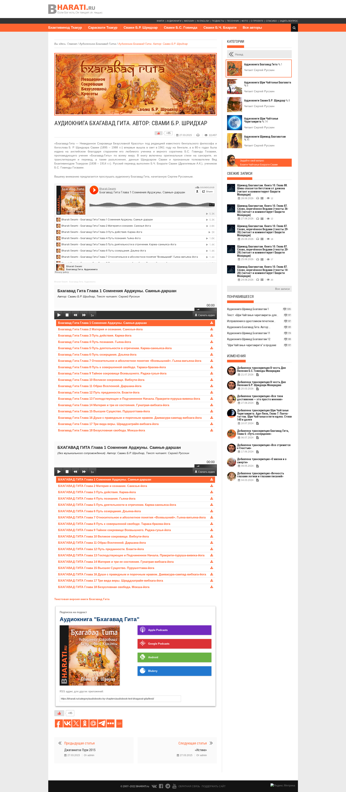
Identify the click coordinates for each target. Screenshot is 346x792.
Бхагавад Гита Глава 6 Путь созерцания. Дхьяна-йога (97, 354)
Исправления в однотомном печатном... (251, 321)
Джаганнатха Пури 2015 (80, 750)
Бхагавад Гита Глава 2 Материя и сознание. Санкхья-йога (100, 329)
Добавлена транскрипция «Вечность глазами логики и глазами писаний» (260, 475)
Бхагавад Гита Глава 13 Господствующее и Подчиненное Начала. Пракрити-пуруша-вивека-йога (129, 398)
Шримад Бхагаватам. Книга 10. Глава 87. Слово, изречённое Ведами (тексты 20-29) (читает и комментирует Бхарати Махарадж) (262, 251)
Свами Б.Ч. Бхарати (219, 27)
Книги (160, 21)
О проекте (257, 21)
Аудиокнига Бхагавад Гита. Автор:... (249, 327)
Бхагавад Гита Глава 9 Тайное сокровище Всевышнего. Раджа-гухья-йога (112, 373)
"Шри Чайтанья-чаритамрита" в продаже (251, 345)
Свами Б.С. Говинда (180, 27)
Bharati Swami (60, 282)
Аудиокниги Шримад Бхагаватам (265, 138)
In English (203, 21)
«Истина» (201, 750)
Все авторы (252, 27)
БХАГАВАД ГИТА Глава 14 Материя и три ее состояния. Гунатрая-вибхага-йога (116, 561)
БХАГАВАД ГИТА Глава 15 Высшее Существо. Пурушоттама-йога (106, 568)
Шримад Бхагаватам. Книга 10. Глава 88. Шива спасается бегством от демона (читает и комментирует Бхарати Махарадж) (262, 190)
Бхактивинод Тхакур (65, 27)
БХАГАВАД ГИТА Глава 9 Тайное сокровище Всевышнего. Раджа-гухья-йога (114, 530)
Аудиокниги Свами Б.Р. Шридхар (267, 100)
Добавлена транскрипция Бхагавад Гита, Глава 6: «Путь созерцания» (263, 432)
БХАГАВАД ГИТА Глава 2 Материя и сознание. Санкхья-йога (102, 486)
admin (91, 755)
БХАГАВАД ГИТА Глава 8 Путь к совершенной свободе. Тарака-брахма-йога (114, 523)
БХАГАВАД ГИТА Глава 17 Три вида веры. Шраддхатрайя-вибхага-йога (110, 580)
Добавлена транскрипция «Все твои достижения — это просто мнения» (260, 397)
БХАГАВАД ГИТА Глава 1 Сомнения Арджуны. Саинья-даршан (104, 479)
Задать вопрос (289, 21)
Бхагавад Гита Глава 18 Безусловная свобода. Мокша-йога (101, 430)
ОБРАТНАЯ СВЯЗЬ (189, 786)
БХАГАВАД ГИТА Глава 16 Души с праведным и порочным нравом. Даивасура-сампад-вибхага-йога (132, 574)
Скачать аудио (206, 315)
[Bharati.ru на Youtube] (174, 787)
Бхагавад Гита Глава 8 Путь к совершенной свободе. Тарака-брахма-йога (112, 367)
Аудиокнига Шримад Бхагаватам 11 (248, 333)
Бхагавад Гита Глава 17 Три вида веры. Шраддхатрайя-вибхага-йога (108, 424)
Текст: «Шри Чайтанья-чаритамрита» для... (252, 315)
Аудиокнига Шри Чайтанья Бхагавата (267, 84)
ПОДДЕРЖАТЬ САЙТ (213, 786)
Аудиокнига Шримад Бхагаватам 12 (248, 339)
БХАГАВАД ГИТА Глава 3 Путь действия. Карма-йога (97, 492)
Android (153, 657)
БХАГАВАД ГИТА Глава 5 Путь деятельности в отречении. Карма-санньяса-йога (117, 504)
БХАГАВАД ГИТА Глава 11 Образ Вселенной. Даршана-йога (102, 542)
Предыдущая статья (79, 743)
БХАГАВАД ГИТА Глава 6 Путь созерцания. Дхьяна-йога (99, 511)
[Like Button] (159, 133)
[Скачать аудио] (211, 323)
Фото (244, 21)
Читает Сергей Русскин (259, 70)
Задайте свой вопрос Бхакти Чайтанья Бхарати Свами (259, 162)
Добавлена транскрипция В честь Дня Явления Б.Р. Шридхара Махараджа (261, 383)
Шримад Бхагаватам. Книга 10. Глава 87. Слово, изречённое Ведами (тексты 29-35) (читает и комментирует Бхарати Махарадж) (262, 230)
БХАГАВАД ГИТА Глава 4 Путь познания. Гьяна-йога (96, 498)
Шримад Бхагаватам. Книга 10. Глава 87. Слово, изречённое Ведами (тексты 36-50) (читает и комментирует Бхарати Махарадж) (262, 210)
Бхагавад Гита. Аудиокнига (82, 282)
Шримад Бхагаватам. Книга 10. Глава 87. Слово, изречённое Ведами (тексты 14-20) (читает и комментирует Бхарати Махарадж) (262, 271)
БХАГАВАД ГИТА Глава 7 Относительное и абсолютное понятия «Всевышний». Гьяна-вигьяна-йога (132, 517)
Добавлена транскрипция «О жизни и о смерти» (262, 460)
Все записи (282, 288)
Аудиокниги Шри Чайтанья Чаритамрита (261, 120)
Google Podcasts (158, 643)
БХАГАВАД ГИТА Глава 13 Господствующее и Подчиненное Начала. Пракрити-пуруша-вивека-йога (131, 555)
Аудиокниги (174, 21)
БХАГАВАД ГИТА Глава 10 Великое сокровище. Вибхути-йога (103, 536)
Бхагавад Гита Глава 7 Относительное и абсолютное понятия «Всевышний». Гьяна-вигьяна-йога (129, 360)
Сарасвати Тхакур (102, 27)
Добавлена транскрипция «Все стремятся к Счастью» (264, 446)
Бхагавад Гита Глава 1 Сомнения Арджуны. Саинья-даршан (102, 323)
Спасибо (271, 21)
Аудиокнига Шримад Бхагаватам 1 (248, 309)
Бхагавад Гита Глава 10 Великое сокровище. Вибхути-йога (101, 379)
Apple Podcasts (158, 630)
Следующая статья (192, 743)
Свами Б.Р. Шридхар (141, 27)
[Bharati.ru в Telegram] (168, 787)
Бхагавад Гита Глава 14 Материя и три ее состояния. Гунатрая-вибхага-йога (113, 405)
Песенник (233, 21)
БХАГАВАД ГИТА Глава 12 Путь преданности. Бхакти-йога (101, 549)
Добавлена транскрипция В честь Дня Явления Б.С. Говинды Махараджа (261, 369)
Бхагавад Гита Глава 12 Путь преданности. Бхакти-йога (98, 392)
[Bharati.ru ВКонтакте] (154, 787)
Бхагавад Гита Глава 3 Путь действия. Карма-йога (94, 335)
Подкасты (218, 21)
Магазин (189, 21)
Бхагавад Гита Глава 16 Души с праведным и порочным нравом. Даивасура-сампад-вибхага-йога (130, 417)
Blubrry (152, 671)
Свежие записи (239, 173)
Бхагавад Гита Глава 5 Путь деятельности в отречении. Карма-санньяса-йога (115, 348)
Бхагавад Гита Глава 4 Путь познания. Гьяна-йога (94, 342)
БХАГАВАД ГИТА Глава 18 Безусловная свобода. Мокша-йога (103, 587)
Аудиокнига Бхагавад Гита (97, 43)
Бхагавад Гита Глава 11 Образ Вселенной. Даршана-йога (99, 386)
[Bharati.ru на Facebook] (161, 787)
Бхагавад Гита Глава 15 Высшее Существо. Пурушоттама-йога (104, 411)
